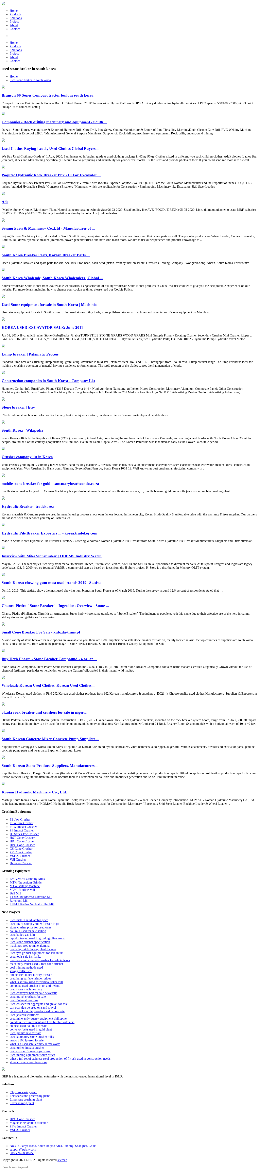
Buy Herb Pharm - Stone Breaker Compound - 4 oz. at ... (49, 659)
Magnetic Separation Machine (29, 1122)
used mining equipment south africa (32, 1055)
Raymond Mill (19, 900)
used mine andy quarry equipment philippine (38, 1018)
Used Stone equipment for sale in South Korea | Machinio (49, 304)
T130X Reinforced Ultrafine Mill (31, 897)
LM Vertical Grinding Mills (27, 878)
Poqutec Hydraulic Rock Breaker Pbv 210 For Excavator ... (51, 175)
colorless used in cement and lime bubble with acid (42, 1022)
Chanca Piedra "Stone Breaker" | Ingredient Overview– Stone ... (55, 606)
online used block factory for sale (31, 974)
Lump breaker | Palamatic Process (30, 354)
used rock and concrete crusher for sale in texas (40, 960)
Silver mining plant (22, 1103)
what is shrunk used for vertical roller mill (36, 982)
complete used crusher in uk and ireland (35, 985)
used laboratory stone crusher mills (32, 1036)
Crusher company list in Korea (27, 457)
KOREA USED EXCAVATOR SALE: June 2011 (42, 327)
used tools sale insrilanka (25, 956)
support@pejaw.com (23, 1149)
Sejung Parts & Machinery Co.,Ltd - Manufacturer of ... (48, 228)
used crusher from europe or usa (30, 1051)
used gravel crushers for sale (28, 996)
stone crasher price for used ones (30, 927)
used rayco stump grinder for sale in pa (34, 923)
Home (14, 10)
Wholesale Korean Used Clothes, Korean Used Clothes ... (49, 685)
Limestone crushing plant (26, 1099)
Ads (5, 202)
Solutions (16, 18)
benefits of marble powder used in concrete (37, 1011)
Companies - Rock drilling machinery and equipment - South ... (54, 122)
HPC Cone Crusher (22, 845)
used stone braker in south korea (30, 80)
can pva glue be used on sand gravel (33, 1007)
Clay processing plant (23, 1092)
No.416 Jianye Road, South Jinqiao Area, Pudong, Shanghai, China (53, 1146)
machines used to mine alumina (30, 945)
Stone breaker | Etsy (18, 407)
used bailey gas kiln (22, 934)
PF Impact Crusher (22, 830)
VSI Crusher (18, 859)
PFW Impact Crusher (23, 826)
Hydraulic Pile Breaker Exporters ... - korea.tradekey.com (49, 533)
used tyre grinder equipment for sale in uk (36, 953)
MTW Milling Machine (25, 886)
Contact (15, 29)
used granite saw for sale (25, 1033)
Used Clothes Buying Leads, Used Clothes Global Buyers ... (51, 148)
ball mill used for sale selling (28, 931)
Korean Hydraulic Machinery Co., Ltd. (34, 792)
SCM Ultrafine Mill (22, 889)
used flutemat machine (24, 1000)
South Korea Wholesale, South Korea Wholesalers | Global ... (52, 278)
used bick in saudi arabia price (29, 920)
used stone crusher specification (30, 942)
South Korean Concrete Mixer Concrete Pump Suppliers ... (50, 739)
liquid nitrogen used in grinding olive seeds (37, 938)
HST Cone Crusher (22, 837)
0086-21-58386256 (22, 1153)
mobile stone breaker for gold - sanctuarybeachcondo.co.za (50, 483)
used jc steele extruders (24, 1015)
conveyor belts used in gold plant (31, 1029)
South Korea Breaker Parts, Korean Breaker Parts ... (46, 255)
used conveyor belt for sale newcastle (33, 993)
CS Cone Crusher (21, 848)
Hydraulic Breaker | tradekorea (28, 506)
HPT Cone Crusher (22, 841)
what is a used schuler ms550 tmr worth (35, 1044)
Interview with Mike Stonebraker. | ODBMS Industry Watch (52, 556)
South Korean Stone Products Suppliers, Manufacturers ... (50, 765)
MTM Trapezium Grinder (26, 882)
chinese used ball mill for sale (28, 1025)
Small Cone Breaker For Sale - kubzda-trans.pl (41, 632)
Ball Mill (15, 893)
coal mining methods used (26, 967)
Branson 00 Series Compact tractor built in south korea (47, 95)
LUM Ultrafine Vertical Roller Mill (32, 904)
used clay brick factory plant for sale (33, 949)
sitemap (62, 1160)
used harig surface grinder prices (30, 978)
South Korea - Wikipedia (22, 430)
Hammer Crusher (21, 863)
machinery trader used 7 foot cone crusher (36, 964)
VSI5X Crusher (20, 856)
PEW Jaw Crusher (21, 823)
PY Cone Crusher (21, 852)
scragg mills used (21, 971)
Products (15, 14)
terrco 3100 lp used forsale (27, 1040)
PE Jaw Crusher (20, 819)
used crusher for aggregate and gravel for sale (39, 1004)
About (14, 25)
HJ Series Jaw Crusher (24, 834)
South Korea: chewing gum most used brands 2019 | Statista (52, 582)
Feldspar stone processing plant (30, 1096)
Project (14, 21)
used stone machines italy (26, 989)
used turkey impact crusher (27, 1047)
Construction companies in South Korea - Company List (48, 381)
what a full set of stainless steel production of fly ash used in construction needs (60, 1058)
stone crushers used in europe (28, 1062)
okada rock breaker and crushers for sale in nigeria (44, 712)
